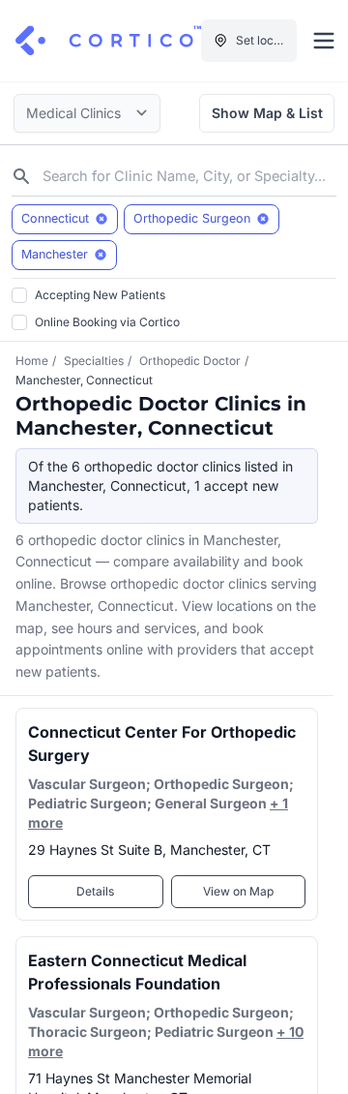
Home (31, 360)
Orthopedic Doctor (190, 360)
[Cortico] (108, 41)
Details (95, 891)
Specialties (94, 360)
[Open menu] (324, 40)
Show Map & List (267, 113)
